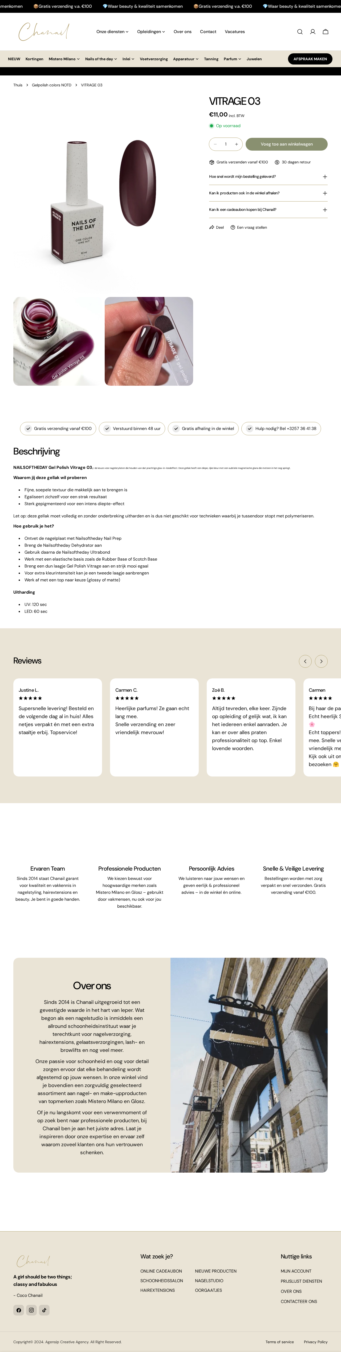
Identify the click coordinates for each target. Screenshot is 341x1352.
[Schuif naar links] (305, 661)
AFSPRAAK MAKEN (310, 59)
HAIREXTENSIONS (157, 1290)
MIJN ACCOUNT (296, 1271)
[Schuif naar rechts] (321, 661)
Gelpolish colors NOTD (51, 85)
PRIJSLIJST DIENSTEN (301, 1281)
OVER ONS (291, 1291)
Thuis (17, 85)
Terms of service (280, 1341)
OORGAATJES (208, 1290)
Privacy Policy (316, 1341)
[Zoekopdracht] (300, 31)
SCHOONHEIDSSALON (161, 1280)
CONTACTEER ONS (299, 1301)
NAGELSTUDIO (209, 1280)
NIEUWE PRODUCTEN (216, 1271)
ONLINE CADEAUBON (161, 1271)
